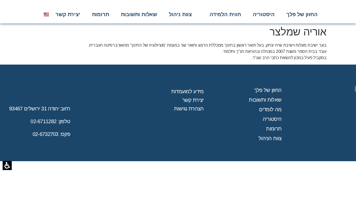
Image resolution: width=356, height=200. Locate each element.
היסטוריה (272, 119)
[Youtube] (25, 14)
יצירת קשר (193, 100)
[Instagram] (18, 14)
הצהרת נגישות (189, 108)
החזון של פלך (268, 90)
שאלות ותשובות (265, 100)
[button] (225, 14)
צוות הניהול (270, 138)
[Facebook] (33, 14)
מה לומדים (270, 109)
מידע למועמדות (187, 91)
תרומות (273, 129)
